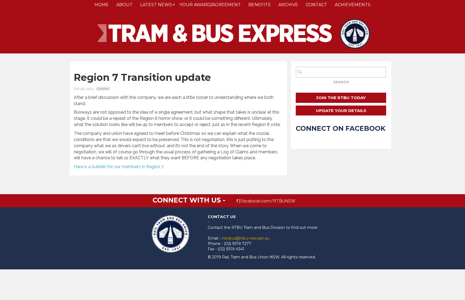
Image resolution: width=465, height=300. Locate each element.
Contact (316, 4)
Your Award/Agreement (210, 4)
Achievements (353, 4)
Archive (288, 4)
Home (101, 4)
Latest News (156, 4)
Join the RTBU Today (341, 97)
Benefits (259, 4)
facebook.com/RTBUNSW (268, 201)
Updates (103, 89)
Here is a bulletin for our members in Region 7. (119, 166)
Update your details (341, 110)
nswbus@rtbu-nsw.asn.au (245, 238)
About (124, 4)
